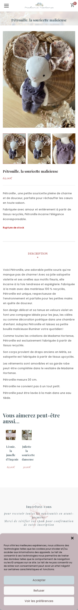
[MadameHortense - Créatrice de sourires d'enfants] (39, 6)
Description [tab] (38, 253)
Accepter (39, 580)
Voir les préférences (39, 601)
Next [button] (73, 79)
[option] (39, 79)
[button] (72, 538)
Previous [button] (4, 79)
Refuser (39, 591)
